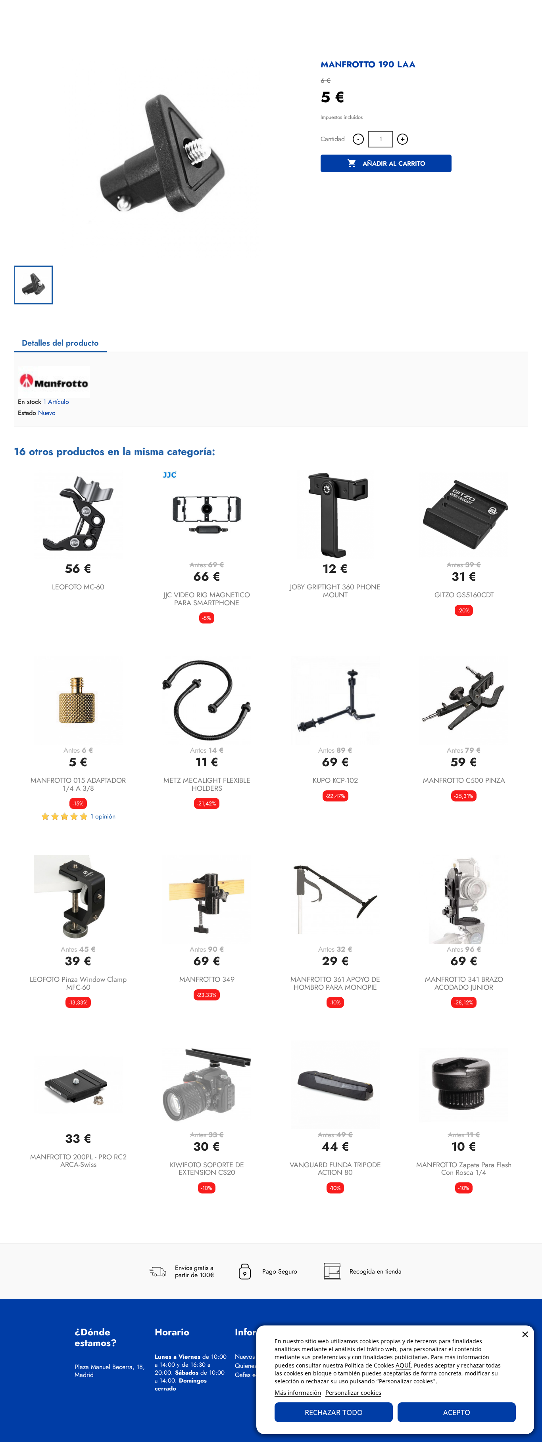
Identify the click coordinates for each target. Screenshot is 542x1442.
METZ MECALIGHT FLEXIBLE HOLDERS (206, 784)
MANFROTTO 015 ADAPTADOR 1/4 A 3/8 (78, 784)
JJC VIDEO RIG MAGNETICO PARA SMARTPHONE (206, 599)
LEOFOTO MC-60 (78, 587)
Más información (298, 1392)
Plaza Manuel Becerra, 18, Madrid (110, 1371)
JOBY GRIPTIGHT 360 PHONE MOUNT (335, 591)
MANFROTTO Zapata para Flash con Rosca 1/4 (463, 1169)
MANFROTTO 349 (206, 979)
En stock (29, 402)
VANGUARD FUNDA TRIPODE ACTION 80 (335, 1169)
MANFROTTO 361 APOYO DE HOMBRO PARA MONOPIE (335, 983)
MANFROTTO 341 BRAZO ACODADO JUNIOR (464, 983)
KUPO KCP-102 (335, 780)
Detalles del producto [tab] (60, 343)
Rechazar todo (334, 1412)
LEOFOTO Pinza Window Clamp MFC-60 (78, 983)
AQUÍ (403, 1365)
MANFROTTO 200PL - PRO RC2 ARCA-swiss (78, 1161)
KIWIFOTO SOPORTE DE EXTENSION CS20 (207, 1169)
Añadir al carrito (386, 163)
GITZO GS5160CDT (464, 595)
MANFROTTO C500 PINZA (464, 780)
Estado (27, 413)
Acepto (456, 1412)
